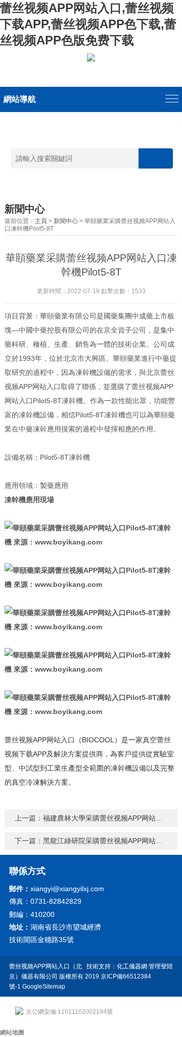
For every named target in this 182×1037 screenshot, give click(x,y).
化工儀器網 (132, 966)
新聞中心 (66, 221)
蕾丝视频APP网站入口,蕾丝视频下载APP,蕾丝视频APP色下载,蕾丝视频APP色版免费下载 (88, 24)
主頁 (41, 221)
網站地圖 (12, 1032)
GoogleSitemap (43, 986)
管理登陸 (161, 966)
